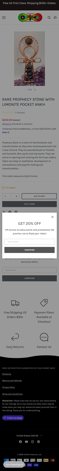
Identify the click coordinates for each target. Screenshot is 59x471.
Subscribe (30, 250)
